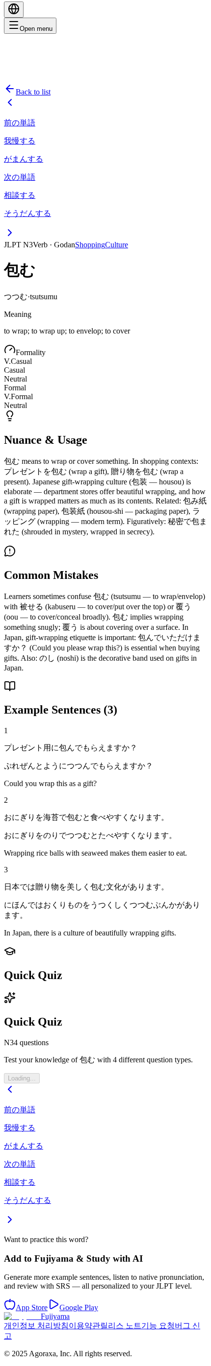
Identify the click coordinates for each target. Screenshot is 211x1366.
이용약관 (84, 1325)
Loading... (22, 1078)
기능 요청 (158, 1325)
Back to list (33, 92)
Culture (116, 244)
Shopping (90, 244)
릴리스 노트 (120, 1325)
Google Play (78, 1307)
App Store (32, 1307)
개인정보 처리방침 (36, 1325)
